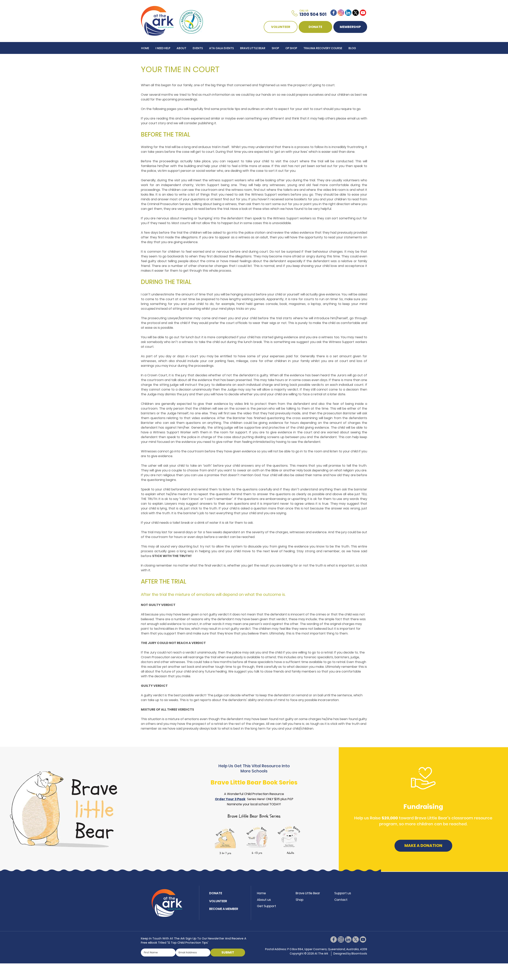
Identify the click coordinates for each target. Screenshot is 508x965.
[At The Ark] (157, 20)
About (181, 48)
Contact (340, 899)
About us (264, 899)
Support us (342, 893)
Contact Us (150, 60)
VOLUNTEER (280, 27)
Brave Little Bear (252, 48)
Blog (352, 48)
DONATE (315, 27)
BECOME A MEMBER (223, 909)
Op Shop (291, 48)
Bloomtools (359, 953)
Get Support (266, 906)
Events (198, 48)
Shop (275, 48)
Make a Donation (423, 845)
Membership (350, 27)
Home (145, 48)
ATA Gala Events (221, 48)
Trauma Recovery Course (322, 48)
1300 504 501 (312, 13)
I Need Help (162, 48)
